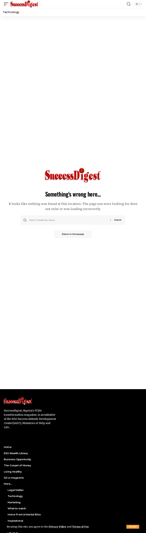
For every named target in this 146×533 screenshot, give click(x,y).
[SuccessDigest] (24, 4)
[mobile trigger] (7, 4)
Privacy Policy (57, 526)
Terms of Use (80, 526)
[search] (129, 4)
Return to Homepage (73, 234)
